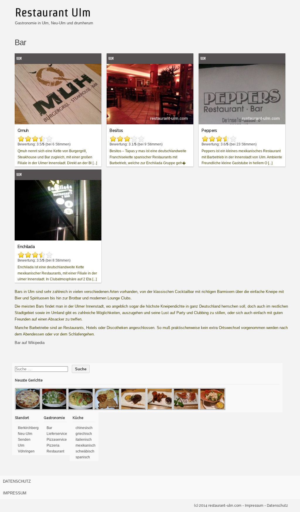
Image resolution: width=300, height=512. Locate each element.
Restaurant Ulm (53, 12)
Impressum (14, 493)
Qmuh (23, 130)
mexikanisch (86, 445)
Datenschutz (17, 481)
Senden (24, 440)
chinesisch (84, 428)
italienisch (84, 440)
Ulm (19, 58)
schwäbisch (85, 451)
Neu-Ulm (25, 434)
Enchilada (26, 246)
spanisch (83, 457)
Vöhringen (26, 451)
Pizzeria (53, 445)
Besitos (116, 130)
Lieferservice (57, 434)
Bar (49, 428)
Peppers (209, 130)
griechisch (84, 434)
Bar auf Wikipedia (30, 342)
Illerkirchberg (28, 428)
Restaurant (55, 451)
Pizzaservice (57, 440)
